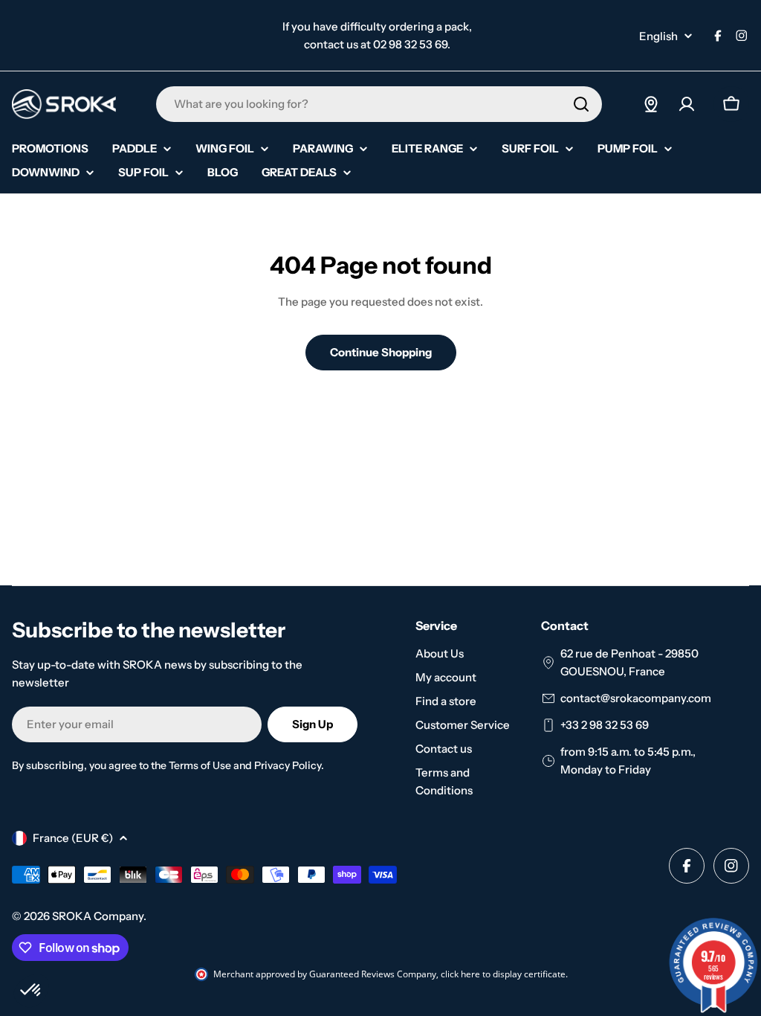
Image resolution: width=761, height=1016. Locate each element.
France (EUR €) (73, 838)
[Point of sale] (651, 104)
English (658, 36)
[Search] (581, 104)
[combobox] (379, 104)
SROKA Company (97, 916)
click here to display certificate (503, 974)
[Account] (687, 104)
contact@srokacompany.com (635, 698)
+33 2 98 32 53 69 (604, 725)
